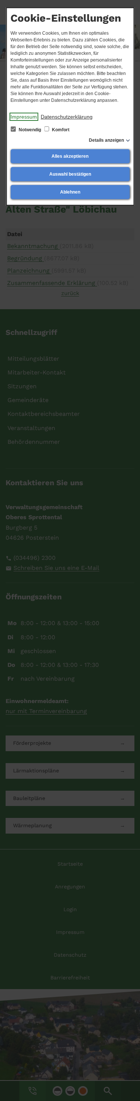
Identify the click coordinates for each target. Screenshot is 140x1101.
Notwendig (30, 129)
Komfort (60, 129)
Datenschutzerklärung (67, 117)
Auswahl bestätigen (70, 174)
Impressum (23, 117)
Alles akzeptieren (70, 156)
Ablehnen (70, 192)
